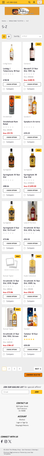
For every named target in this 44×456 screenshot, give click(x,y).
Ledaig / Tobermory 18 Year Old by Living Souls (11, 70)
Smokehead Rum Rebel (10, 123)
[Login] (34, 2)
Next (37, 369)
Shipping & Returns (22, 425)
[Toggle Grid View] (4, 36)
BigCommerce (14, 452)
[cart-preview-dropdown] (39, 2)
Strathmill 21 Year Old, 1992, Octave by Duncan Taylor (11, 335)
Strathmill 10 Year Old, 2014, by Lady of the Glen (32, 229)
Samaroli (27, 64)
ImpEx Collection (30, 276)
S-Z (27, 21)
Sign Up (25, 423)
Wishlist (22, 420)
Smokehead (7, 117)
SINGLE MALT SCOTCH (16, 21)
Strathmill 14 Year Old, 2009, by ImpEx (32, 282)
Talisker (27, 329)
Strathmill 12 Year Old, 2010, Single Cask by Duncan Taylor (11, 282)
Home (4, 21)
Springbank (7, 170)
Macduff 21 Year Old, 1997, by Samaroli (31, 70)
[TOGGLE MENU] (3, 2)
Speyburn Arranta (32, 122)
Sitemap (35, 450)
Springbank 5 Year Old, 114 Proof (11, 229)
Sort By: (17, 36)
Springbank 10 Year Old (11, 176)
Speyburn (27, 117)
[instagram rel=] (5, 441)
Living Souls (7, 64)
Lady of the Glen (30, 223)
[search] (29, 2)
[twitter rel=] (9, 441)
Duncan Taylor (8, 276)
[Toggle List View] (9, 36)
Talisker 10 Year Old (31, 335)
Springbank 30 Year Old (30, 176)
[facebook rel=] (1, 441)
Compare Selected (33, 375)
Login (18, 423)
